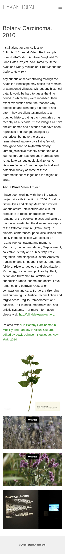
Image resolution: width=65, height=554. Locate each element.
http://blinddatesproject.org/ (37, 314)
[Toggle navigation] (60, 7)
